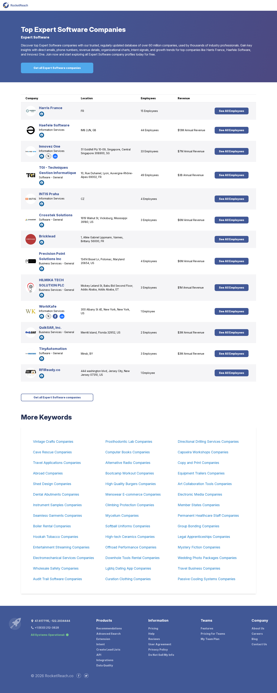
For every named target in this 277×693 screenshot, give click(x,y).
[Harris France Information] (30, 111)
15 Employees (149, 110)
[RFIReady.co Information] (30, 373)
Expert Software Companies (80, 29)
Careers (257, 633)
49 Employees (150, 175)
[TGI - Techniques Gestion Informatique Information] (30, 175)
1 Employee (148, 311)
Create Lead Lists (108, 649)
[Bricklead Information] (30, 239)
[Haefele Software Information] (30, 130)
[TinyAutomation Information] (30, 353)
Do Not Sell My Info (161, 654)
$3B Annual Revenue (191, 175)
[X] (48, 156)
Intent (100, 644)
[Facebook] (55, 316)
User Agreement (159, 644)
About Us (258, 628)
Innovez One (49, 146)
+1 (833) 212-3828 (46, 627)
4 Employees (149, 198)
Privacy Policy (158, 649)
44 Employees (150, 130)
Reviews (154, 639)
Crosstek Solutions (56, 215)
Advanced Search (108, 633)
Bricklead (47, 236)
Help (151, 633)
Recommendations (109, 628)
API (98, 654)
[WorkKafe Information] (30, 311)
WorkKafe (48, 306)
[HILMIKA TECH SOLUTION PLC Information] (30, 287)
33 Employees (149, 151)
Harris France (50, 108)
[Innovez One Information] (30, 151)
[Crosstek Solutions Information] (30, 220)
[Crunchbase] (55, 156)
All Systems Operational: (48, 634)
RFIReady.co (49, 370)
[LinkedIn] (41, 114)
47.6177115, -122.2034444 (52, 620)
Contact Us (259, 644)
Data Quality (104, 665)
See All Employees (231, 110)
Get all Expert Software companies (57, 67)
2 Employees (149, 332)
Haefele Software (54, 125)
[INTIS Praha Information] (30, 199)
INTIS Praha (49, 194)
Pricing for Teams (213, 633)
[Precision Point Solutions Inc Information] (30, 261)
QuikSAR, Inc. (50, 328)
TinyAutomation (53, 349)
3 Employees (149, 220)
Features (207, 628)
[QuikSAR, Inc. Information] (30, 332)
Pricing (153, 628)
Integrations (104, 660)
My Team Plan (210, 639)
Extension (103, 639)
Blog (255, 639)
